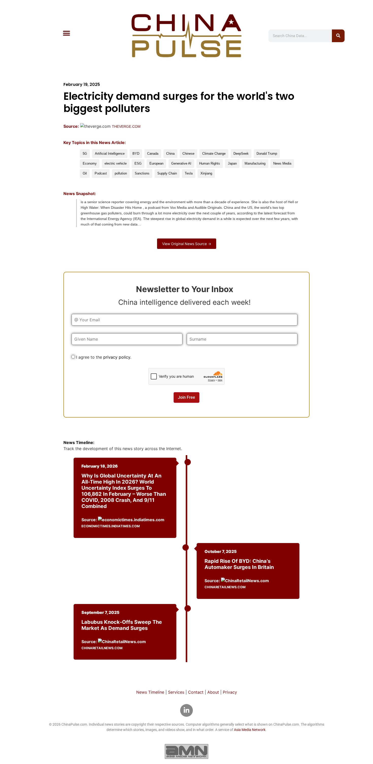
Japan (232, 163)
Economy (90, 163)
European (156, 163)
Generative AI (181, 163)
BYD (135, 153)
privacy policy (116, 357)
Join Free (186, 397)
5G (85, 153)
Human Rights (209, 163)
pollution (121, 173)
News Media (282, 163)
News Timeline (150, 692)
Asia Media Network (249, 730)
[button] (66, 33)
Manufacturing (255, 163)
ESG (138, 163)
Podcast (101, 173)
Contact (196, 692)
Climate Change (214, 153)
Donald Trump (267, 153)
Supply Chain (167, 173)
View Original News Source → (186, 244)
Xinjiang (206, 173)
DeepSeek (241, 153)
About (213, 692)
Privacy (230, 692)
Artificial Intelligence (110, 153)
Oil (85, 173)
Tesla (189, 173)
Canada (152, 153)
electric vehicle (116, 163)
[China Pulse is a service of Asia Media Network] (186, 751)
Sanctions (142, 173)
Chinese (188, 153)
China (170, 153)
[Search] (338, 35)
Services (176, 692)
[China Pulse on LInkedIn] (186, 710)
